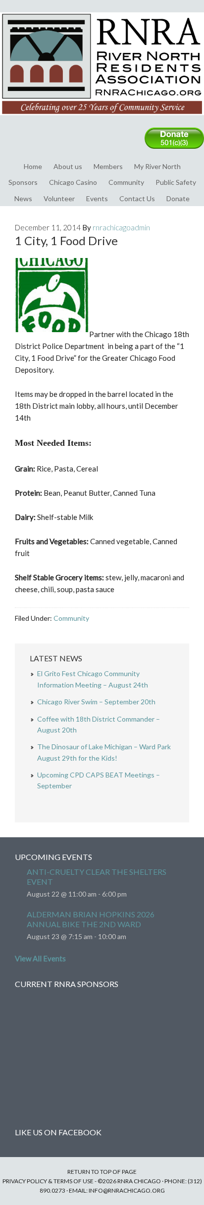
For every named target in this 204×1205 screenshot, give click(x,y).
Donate (178, 198)
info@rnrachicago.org (127, 1190)
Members (108, 166)
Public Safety (175, 182)
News (23, 198)
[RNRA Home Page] (102, 119)
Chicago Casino (73, 182)
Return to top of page (102, 1171)
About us (67, 166)
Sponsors (23, 182)
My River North (157, 166)
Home (33, 166)
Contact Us (137, 198)
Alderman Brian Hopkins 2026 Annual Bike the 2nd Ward (90, 919)
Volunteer (59, 198)
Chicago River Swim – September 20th (96, 701)
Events (97, 198)
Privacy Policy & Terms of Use (48, 1181)
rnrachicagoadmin (121, 227)
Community (126, 182)
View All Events (40, 958)
